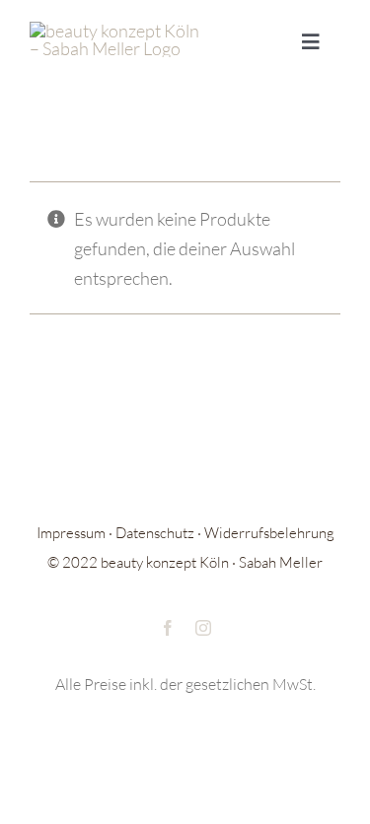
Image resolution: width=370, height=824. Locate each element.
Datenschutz (154, 532)
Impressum (71, 532)
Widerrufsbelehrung (269, 532)
